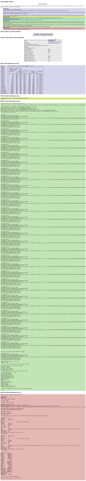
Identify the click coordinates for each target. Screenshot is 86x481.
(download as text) (13, 63)
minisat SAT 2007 (36, 35)
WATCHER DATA (6, 20)
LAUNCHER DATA (6, 27)
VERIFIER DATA (6, 17)
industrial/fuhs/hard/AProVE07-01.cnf (52, 40)
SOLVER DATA (6, 8)
